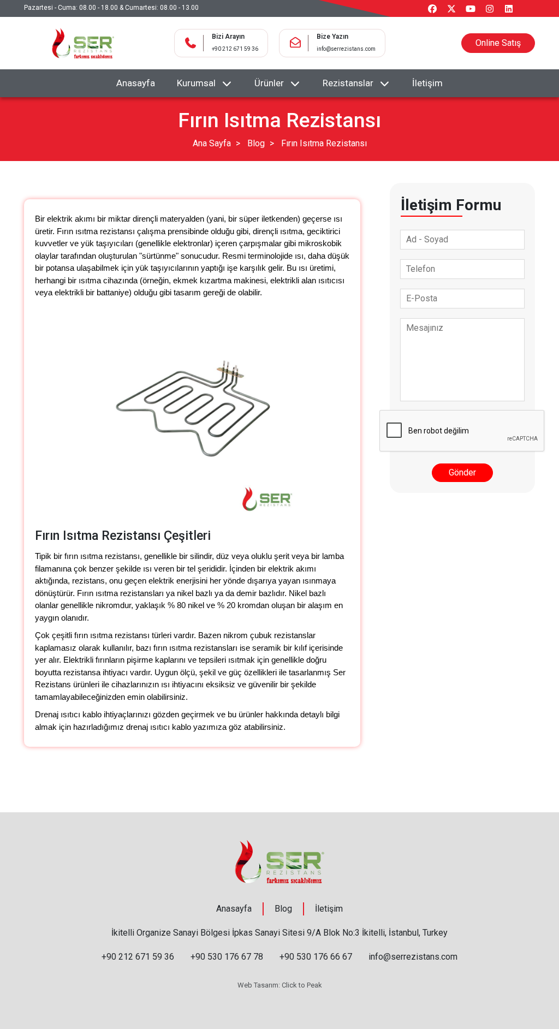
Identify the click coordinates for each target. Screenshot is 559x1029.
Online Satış (498, 43)
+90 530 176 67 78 (227, 956)
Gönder (462, 472)
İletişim (427, 83)
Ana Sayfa (212, 143)
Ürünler (269, 83)
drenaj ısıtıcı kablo (158, 726)
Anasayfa (135, 83)
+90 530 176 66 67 (316, 956)
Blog (256, 143)
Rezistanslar (348, 83)
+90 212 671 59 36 (235, 49)
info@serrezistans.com (346, 49)
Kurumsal (196, 83)
